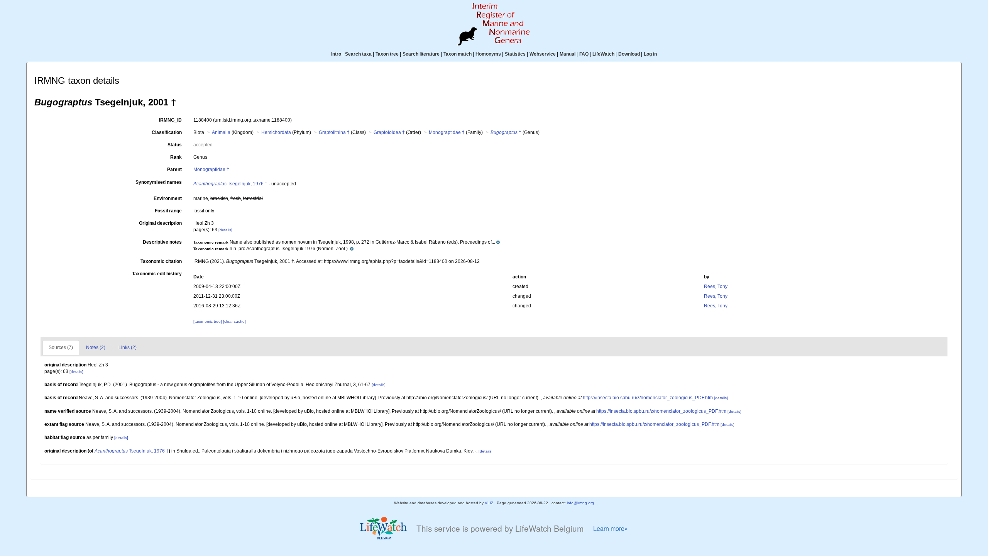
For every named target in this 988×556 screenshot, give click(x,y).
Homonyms (488, 54)
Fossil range (168, 211)
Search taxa (358, 54)
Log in (650, 54)
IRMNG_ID (170, 120)
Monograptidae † (447, 132)
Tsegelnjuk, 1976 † (230, 183)
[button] (346, 242)
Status (174, 144)
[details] (225, 230)
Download (629, 54)
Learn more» (610, 528)
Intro (336, 54)
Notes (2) (95, 347)
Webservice (543, 54)
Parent (174, 169)
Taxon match (457, 54)
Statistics (515, 54)
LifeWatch (603, 54)
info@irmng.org (580, 503)
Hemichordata (276, 132)
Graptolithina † (334, 132)
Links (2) (127, 347)
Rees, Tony (715, 286)
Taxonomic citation (161, 261)
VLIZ (489, 503)
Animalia (221, 132)
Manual (567, 54)
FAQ (584, 54)
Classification (167, 132)
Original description (160, 223)
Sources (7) (61, 347)
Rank (176, 157)
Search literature (421, 54)
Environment (168, 198)
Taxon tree (387, 54)
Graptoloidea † (389, 132)
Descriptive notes (162, 242)
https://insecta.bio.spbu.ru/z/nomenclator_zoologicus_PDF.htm (648, 397)
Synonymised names (158, 182)
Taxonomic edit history (157, 273)
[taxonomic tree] (208, 321)
